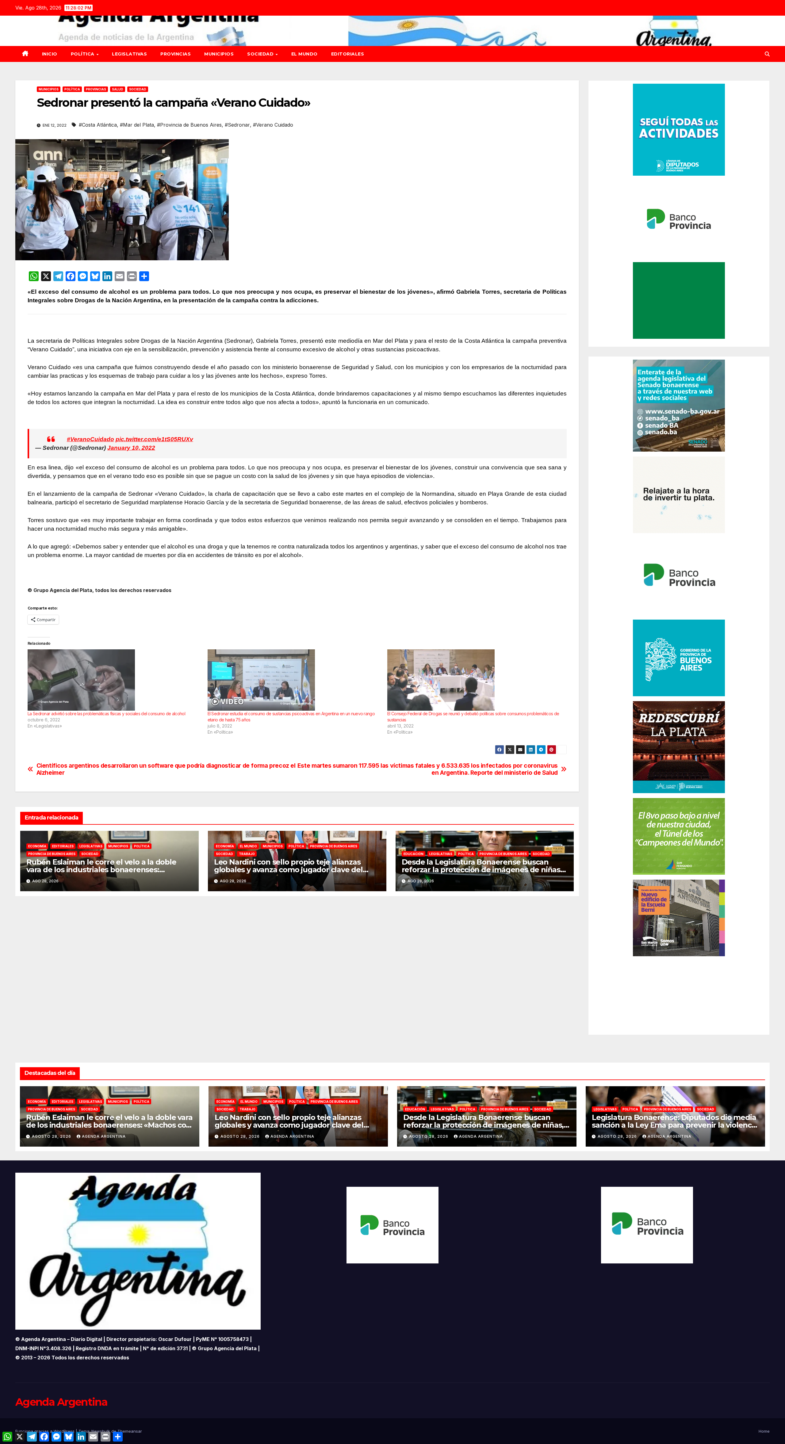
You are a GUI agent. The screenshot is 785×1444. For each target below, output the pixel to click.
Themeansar (129, 1431)
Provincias (175, 54)
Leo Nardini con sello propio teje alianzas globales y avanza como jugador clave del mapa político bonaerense (288, 870)
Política (83, 54)
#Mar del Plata (137, 125)
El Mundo (304, 54)
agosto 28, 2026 (52, 1136)
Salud (117, 89)
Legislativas (129, 54)
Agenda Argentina (104, 1136)
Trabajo (247, 854)
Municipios (219, 54)
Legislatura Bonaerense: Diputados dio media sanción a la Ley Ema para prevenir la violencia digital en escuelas (675, 1125)
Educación (413, 854)
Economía (37, 846)
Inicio (49, 54)
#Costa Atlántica (98, 125)
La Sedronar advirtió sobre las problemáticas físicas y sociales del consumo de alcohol (106, 713)
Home (764, 1431)
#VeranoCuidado (90, 439)
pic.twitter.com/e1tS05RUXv (154, 439)
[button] (767, 54)
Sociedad (261, 54)
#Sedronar (237, 125)
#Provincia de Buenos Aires (189, 125)
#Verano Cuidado (273, 125)
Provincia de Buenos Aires (51, 854)
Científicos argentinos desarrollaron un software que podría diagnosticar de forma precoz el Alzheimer (166, 769)
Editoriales (347, 54)
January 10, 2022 (131, 448)
